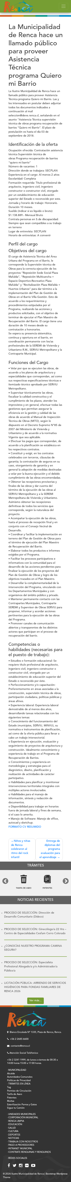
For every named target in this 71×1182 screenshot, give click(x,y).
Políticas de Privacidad (19, 1080)
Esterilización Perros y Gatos (22, 1105)
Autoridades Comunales (19, 1077)
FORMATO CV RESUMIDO (24, 827)
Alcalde (11, 1074)
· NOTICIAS (13, 1138)
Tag (9, 1087)
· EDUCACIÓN (14, 1124)
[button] (5, 881)
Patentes (11, 1098)
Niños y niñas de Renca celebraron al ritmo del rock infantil (20, 849)
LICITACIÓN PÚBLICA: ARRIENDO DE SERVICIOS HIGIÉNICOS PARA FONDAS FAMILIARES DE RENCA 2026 (35, 987)
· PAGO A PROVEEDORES (20, 1145)
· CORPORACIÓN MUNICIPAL (22, 1117)
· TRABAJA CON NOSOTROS (22, 1142)
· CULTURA (12, 1131)
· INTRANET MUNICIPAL (19, 1148)
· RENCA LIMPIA (15, 1121)
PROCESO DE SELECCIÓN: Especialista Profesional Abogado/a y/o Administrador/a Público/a (30, 966)
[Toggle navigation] (63, 6)
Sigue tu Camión (16, 1108)
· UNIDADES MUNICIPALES (21, 1114)
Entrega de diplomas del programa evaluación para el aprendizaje (49, 849)
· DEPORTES (13, 1135)
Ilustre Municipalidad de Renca (27, 1174)
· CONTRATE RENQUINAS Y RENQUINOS (29, 1152)
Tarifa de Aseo (14, 1094)
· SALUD (11, 1128)
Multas (10, 1101)
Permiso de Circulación (19, 1091)
